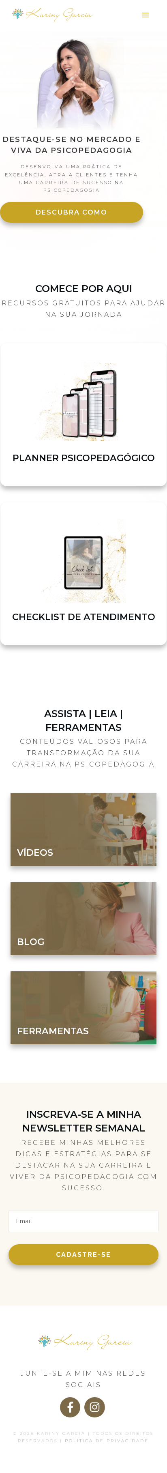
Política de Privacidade (107, 1440)
